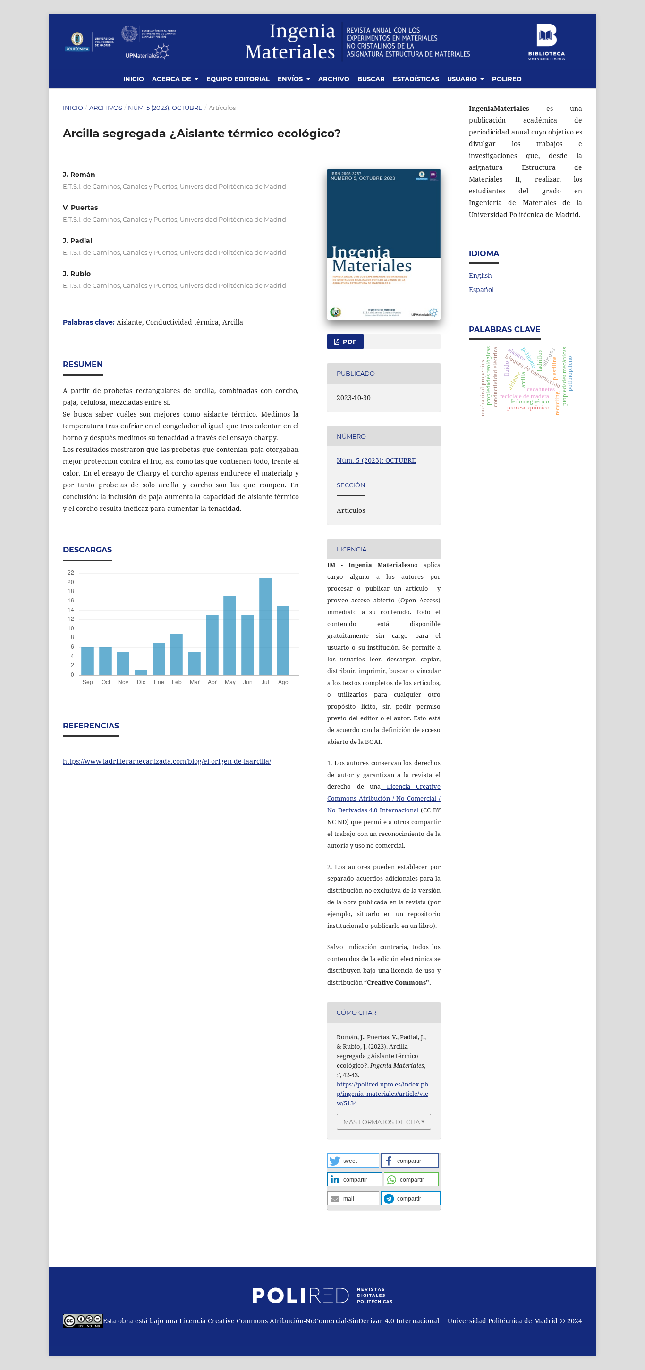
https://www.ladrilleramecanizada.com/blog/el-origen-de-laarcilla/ (167, 761)
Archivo (333, 79)
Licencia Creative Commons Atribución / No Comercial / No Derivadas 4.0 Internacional (384, 798)
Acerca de (172, 79)
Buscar (371, 79)
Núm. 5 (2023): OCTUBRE (165, 107)
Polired (507, 79)
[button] (353, 1160)
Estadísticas (416, 79)
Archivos (105, 107)
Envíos (291, 79)
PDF (348, 341)
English (480, 275)
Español (481, 289)
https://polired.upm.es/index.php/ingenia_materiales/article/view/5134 (382, 1093)
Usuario (463, 79)
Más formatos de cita (381, 1122)
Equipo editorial (238, 79)
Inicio (133, 79)
